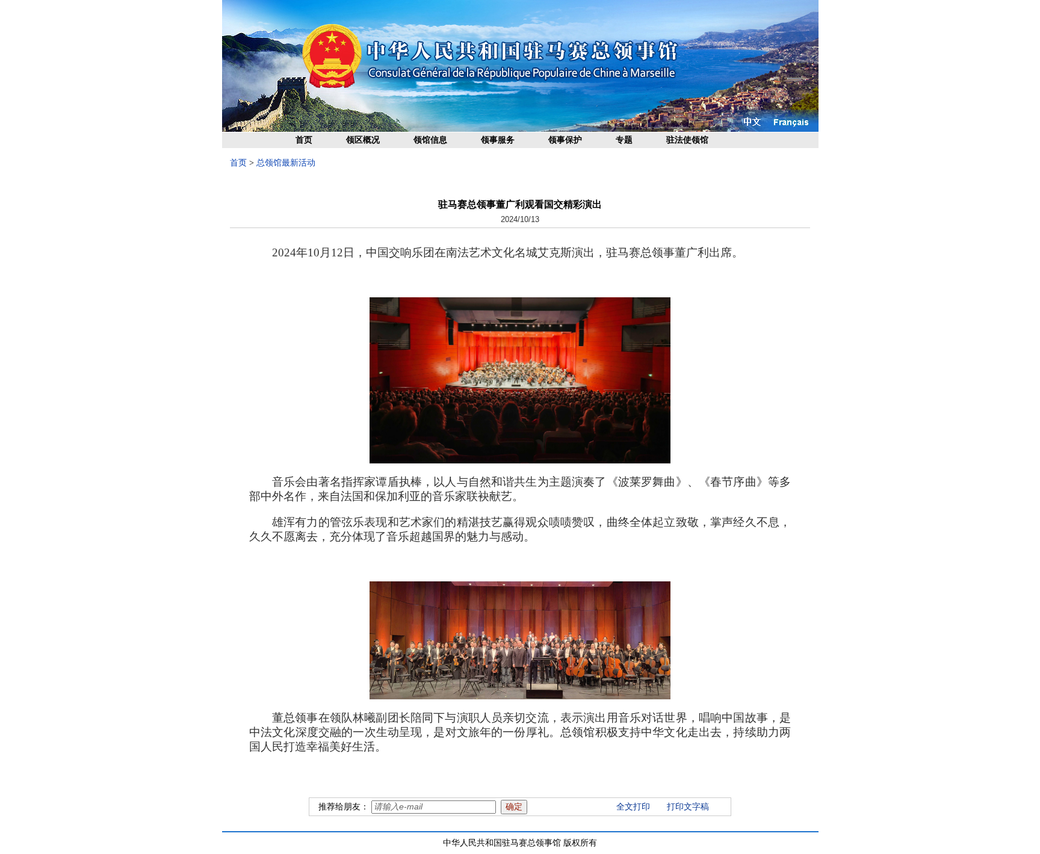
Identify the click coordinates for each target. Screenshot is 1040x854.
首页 (304, 139)
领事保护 (565, 139)
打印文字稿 (688, 806)
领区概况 (363, 139)
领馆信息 (430, 139)
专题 (624, 139)
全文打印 (633, 806)
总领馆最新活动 (285, 162)
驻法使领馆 (687, 139)
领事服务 (498, 139)
